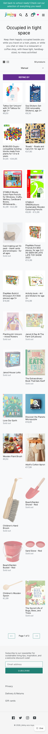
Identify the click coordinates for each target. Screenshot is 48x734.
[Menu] (43, 15)
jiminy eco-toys (27, 725)
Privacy (9, 686)
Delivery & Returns (14, 693)
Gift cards (10, 700)
